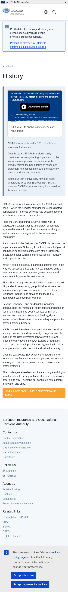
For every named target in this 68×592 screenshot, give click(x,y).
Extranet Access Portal (15, 517)
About (9, 66)
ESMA (6, 526)
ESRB (6, 531)
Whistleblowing (11, 489)
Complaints (9, 457)
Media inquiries (11, 452)
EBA (5, 522)
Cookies (7, 494)
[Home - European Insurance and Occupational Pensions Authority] (22, 12)
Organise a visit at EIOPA (17, 447)
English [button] (46, 12)
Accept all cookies (24, 575)
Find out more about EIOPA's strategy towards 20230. (30, 393)
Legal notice (9, 498)
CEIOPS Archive (12, 536)
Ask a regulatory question (17, 443)
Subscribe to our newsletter (18, 503)
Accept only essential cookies (30, 584)
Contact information (13, 438)
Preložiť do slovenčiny (22, 43)
